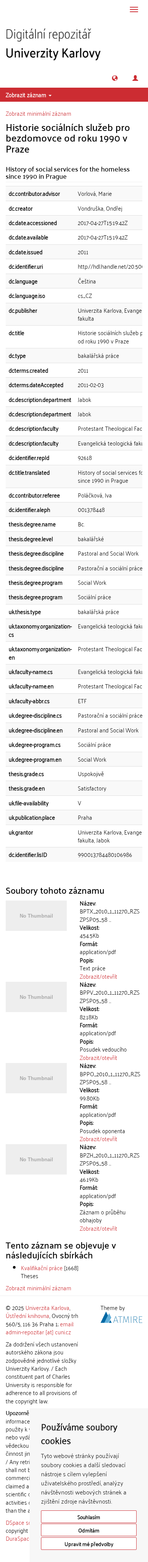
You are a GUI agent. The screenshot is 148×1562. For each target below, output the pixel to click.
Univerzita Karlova (47, 1307)
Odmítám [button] (88, 1530)
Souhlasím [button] (88, 1516)
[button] (115, 78)
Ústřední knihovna (27, 1315)
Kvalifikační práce (42, 1267)
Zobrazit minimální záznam (38, 113)
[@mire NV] (121, 1316)
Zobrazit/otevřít (98, 976)
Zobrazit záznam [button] (27, 94)
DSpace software (26, 1522)
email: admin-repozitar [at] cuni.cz (40, 1327)
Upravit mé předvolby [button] (89, 1543)
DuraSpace (19, 1538)
